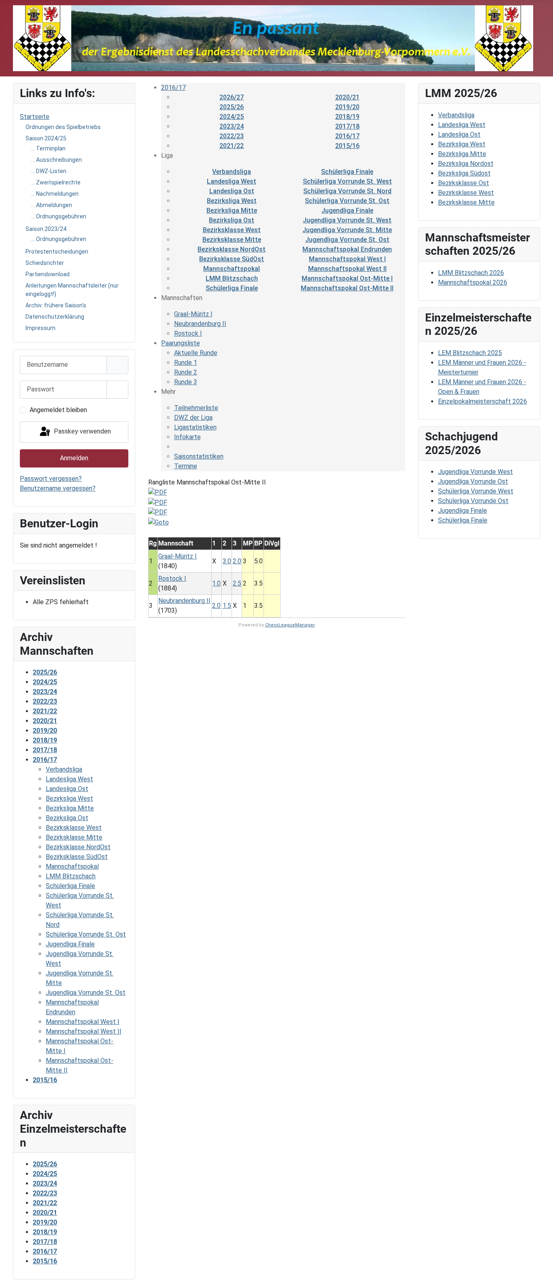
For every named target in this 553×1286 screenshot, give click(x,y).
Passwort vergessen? (51, 478)
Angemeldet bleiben (58, 410)
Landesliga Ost (231, 191)
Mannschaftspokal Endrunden (347, 249)
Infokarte (187, 437)
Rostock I (188, 333)
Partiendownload (48, 274)
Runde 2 (185, 372)
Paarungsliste (180, 343)
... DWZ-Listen (48, 171)
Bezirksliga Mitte (231, 210)
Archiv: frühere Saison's (56, 305)
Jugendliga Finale (347, 210)
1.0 (216, 583)
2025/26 (231, 107)
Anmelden (74, 458)
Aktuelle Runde (195, 353)
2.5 (237, 583)
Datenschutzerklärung (55, 316)
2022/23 (231, 136)
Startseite (34, 117)
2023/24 (231, 126)
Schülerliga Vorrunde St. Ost (347, 201)
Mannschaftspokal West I (347, 259)
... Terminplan (48, 148)
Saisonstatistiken (198, 456)
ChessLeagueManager (290, 625)
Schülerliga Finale (347, 172)
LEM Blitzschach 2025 (470, 353)
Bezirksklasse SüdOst (231, 259)
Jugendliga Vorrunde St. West (347, 220)
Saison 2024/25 (46, 138)
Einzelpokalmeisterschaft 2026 (482, 401)
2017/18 (347, 126)
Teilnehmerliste (196, 408)
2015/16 (347, 146)
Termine (185, 466)
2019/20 (347, 107)
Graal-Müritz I (193, 314)
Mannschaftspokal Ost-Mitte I (347, 278)
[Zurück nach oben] (539, 1271)
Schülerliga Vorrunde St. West (347, 181)
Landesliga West (231, 181)
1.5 (227, 605)
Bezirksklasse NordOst (232, 249)
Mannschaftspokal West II (347, 269)
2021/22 (231, 146)
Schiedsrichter (45, 263)
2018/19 (347, 117)
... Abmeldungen (51, 205)
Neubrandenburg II (200, 324)
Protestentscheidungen (57, 251)
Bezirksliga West (232, 201)
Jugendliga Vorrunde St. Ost (347, 239)
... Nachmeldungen (55, 193)
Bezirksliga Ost (231, 220)
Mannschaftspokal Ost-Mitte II (347, 288)
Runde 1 (185, 362)
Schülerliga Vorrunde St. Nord (347, 191)
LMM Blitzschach (232, 278)
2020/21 (347, 97)
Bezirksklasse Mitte (231, 239)
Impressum (40, 328)
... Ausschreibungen (56, 160)
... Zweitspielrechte (56, 182)
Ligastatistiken (195, 427)
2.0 (237, 561)
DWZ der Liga (193, 417)
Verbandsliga (231, 172)
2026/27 (231, 97)
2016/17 (173, 87)
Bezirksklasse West (232, 230)
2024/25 (231, 117)
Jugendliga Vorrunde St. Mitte (347, 230)
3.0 (227, 561)
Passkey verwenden (81, 432)
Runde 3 (185, 382)
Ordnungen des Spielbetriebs (63, 127)
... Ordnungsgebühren (58, 216)
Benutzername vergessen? (58, 488)
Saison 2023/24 (46, 229)
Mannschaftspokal (231, 269)
